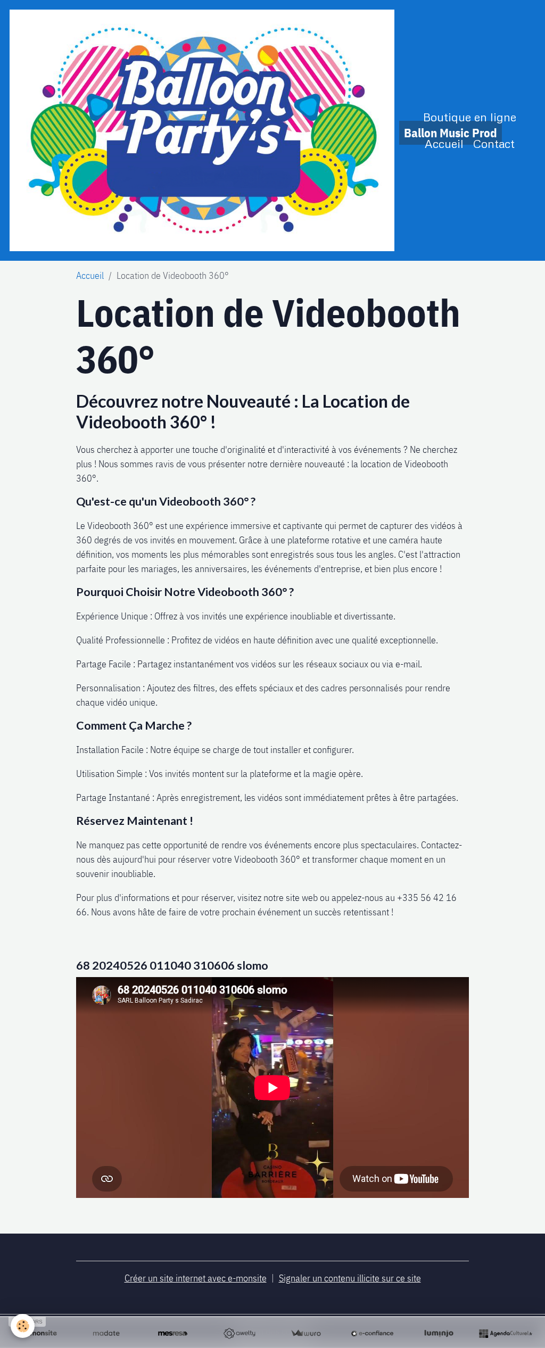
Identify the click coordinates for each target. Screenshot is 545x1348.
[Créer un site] (40, 1333)
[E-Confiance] (372, 1333)
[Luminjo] (439, 1333)
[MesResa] (173, 1333)
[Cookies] (23, 1326)
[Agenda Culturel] (505, 1333)
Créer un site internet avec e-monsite (196, 1278)
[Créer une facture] (306, 1333)
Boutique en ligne (469, 117)
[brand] (202, 130)
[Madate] (106, 1333)
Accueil (444, 143)
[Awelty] (239, 1333)
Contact (494, 143)
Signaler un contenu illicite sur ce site (350, 1278)
